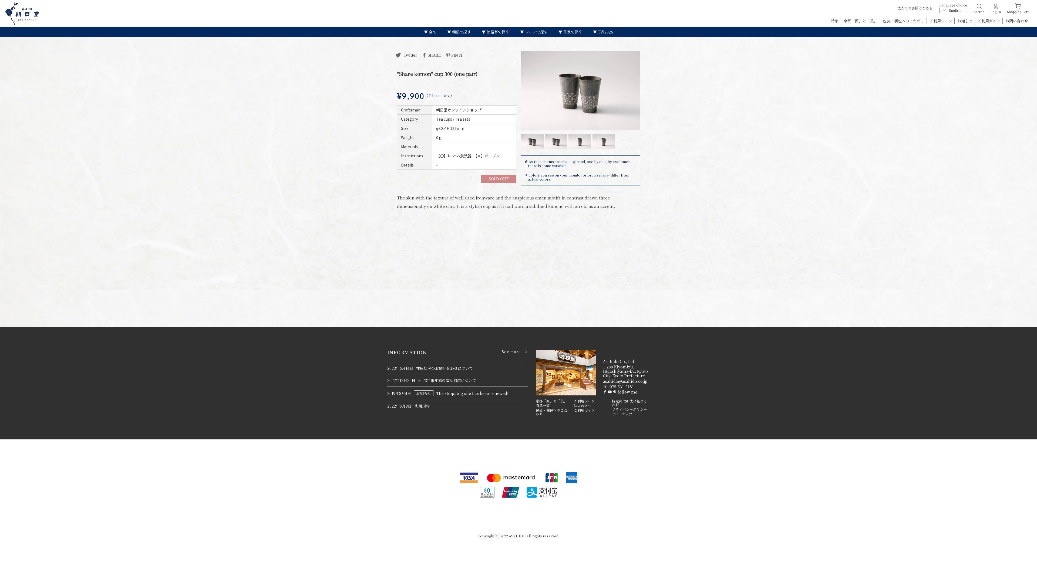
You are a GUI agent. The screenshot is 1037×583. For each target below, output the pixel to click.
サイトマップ (622, 414)
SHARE (434, 54)
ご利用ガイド (989, 20)
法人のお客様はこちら (914, 8)
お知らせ (965, 20)
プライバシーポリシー (629, 409)
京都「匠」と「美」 (861, 20)
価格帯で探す (497, 32)
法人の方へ (582, 406)
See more (511, 352)
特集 (835, 20)
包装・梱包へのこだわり (904, 20)
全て (432, 32)
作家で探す (572, 32)
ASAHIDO (517, 535)
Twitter (410, 54)
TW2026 (605, 32)
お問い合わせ (1016, 20)
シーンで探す (536, 32)
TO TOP (1024, 575)
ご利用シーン (941, 20)
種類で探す (461, 32)
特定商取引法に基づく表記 (629, 403)
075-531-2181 (622, 386)
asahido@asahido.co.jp (625, 381)
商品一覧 (543, 406)
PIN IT (457, 54)
